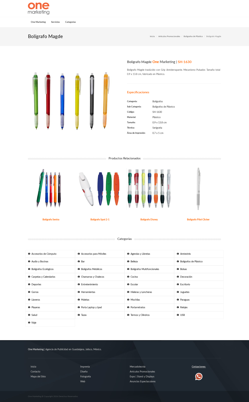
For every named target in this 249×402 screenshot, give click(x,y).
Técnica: (131, 128)
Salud (33, 315)
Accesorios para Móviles (93, 254)
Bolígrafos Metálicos (91, 269)
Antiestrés (185, 254)
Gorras (34, 292)
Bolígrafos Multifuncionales (144, 269)
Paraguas (184, 300)
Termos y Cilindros (139, 315)
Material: (131, 117)
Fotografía (85, 376)
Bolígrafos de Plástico (193, 36)
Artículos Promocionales (169, 36)
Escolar (133, 284)
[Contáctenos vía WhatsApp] (199, 376)
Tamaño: (131, 122)
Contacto (35, 372)
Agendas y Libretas (139, 254)
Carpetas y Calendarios (42, 277)
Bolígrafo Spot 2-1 (99, 220)
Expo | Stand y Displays (142, 376)
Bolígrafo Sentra (51, 220)
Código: (130, 112)
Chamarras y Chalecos (92, 277)
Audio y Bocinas (39, 261)
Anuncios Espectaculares (142, 381)
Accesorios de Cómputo (43, 254)
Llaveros (35, 300)
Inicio (152, 36)
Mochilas (134, 300)
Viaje (33, 323)
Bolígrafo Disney (149, 220)
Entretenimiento (89, 284)
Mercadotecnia (137, 367)
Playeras (35, 307)
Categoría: (132, 101)
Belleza (133, 261)
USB (182, 315)
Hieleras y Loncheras (140, 292)
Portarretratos (137, 307)
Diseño (84, 372)
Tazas (83, 315)
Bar (82, 261)
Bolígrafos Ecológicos (42, 269)
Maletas (84, 300)
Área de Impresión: (136, 133)
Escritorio (184, 284)
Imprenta (85, 367)
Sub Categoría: (134, 107)
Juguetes (184, 292)
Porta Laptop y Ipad (91, 307)
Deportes (35, 284)
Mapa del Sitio (38, 376)
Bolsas (183, 269)
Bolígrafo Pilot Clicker (198, 220)
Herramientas (87, 292)
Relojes (183, 307)
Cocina (133, 277)
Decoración (185, 277)
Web (82, 381)
